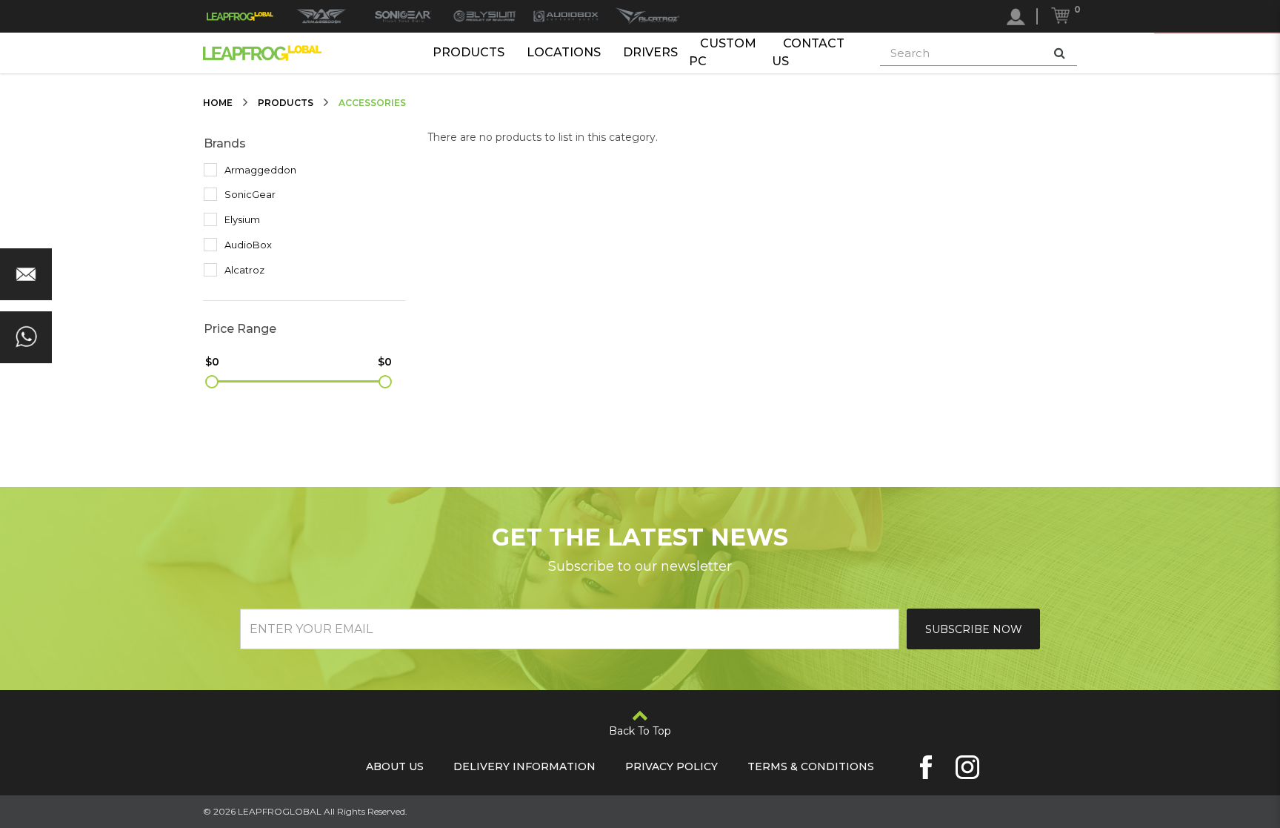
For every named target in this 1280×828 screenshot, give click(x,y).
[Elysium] (484, 16)
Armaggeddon (259, 170)
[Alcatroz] (647, 16)
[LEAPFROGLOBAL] (240, 16)
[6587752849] (26, 337)
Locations (564, 52)
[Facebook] (926, 767)
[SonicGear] (403, 16)
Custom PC (722, 52)
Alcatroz (243, 270)
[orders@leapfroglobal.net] (26, 274)
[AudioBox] (566, 16)
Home (218, 102)
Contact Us (808, 52)
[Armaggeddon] (321, 16)
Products (468, 52)
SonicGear (249, 194)
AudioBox (247, 245)
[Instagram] (967, 767)
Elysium (241, 219)
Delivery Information (524, 766)
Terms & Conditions (810, 766)
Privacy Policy (671, 766)
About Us (395, 766)
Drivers (650, 52)
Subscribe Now (973, 629)
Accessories (372, 102)
